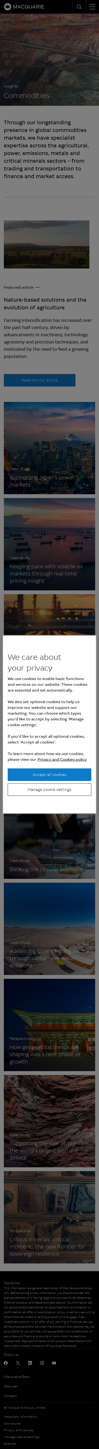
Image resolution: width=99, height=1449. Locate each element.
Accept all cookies (49, 774)
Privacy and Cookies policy (62, 759)
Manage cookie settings (49, 789)
